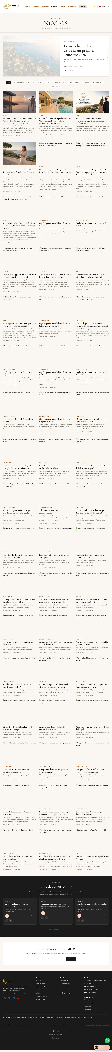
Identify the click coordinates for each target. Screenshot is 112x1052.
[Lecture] (7, 917)
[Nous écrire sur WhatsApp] (107, 1040)
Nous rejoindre (88, 1008)
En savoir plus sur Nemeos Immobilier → (15, 995)
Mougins (90, 1019)
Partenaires (87, 1001)
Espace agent (87, 1011)
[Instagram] (9, 1000)
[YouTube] (18, 1000)
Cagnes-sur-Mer (46, 1019)
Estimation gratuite (64, 982)
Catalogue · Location (41, 988)
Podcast (62, 7)
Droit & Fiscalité (56, 88)
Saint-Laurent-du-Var (69, 1019)
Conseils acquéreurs (73, 84)
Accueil (27, 7)
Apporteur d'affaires (89, 1005)
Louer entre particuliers (66, 991)
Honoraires (98, 1027)
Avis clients (38, 982)
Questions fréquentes (41, 998)
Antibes (80, 1019)
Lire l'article (68, 73)
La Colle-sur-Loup (58, 1019)
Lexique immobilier (41, 1001)
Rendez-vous (72, 7)
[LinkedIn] (13, 1000)
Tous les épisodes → (56, 931)
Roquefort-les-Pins (15, 1019)
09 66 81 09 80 (90, 985)
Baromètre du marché (65, 988)
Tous (8, 84)
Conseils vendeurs (59, 84)
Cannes (85, 1019)
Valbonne (23, 1019)
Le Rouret (29, 1019)
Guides (39, 84)
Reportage (31, 84)
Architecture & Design (99, 84)
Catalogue (36, 7)
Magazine (54, 7)
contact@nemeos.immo (92, 988)
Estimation (45, 7)
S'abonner (71, 960)
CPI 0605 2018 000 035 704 (9, 12)
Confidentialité (105, 1027)
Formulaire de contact (92, 991)
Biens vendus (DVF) (65, 985)
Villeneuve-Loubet (37, 1019)
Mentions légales (90, 1027)
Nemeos (48, 84)
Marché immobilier (19, 84)
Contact (82, 7)
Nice (76, 1019)
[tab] (107, 50)
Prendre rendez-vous (91, 994)
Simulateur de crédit (65, 995)
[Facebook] (4, 1000)
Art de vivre (86, 84)
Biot (52, 1019)
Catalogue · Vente (40, 985)
